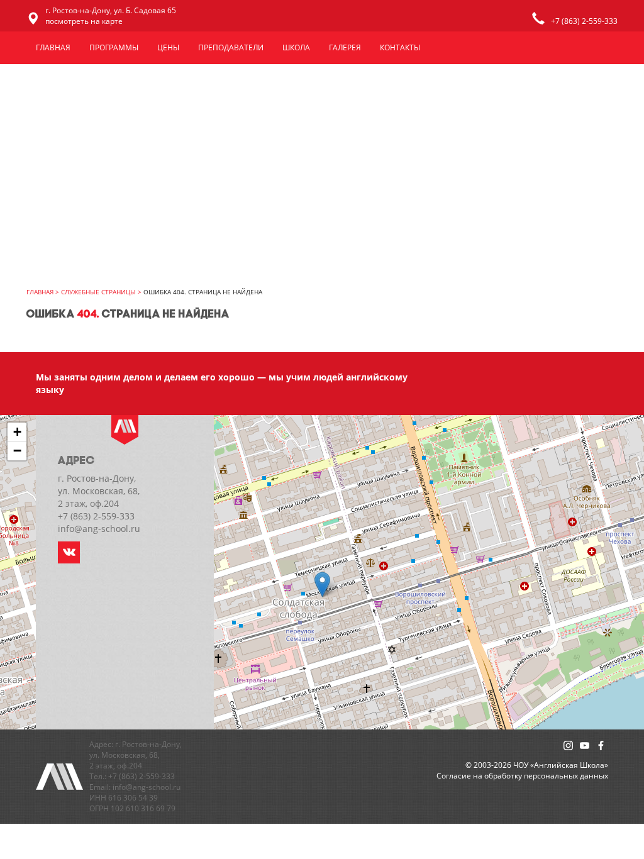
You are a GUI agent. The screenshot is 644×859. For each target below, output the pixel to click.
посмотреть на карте (84, 21)
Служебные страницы (98, 291)
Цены (168, 47)
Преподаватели (231, 47)
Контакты (400, 47)
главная (39, 291)
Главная (53, 47)
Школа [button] (296, 47)
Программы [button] (113, 47)
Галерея (345, 47)
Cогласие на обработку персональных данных (522, 775)
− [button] (17, 450)
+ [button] (17, 432)
